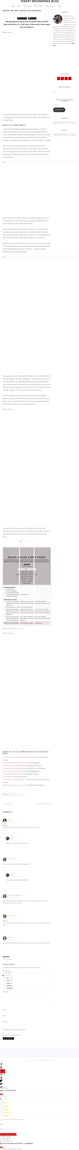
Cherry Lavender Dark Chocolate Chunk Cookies (20, 757)
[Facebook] (58, 78)
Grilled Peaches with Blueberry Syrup (16, 763)
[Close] (1, 1094)
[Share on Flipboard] (1, 1081)
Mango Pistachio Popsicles (12, 768)
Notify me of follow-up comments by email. (14, 1029)
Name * (2, 1124)
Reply (4, 830)
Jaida (12, 837)
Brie (12, 794)
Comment (6, 991)
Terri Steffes (11, 915)
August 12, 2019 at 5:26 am (13, 822)
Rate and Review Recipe (8, 1134)
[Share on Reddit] (1, 1075)
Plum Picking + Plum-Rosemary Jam (15, 779)
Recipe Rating (6, 971)
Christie (10, 937)
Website (5, 1021)
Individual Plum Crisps (10, 765)
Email (4, 1015)
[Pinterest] (69, 78)
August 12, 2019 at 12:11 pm (16, 839)
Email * (2, 1129)
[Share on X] (1, 1068)
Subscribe (59, 109)
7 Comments (21, 13)
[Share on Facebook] (1, 1065)
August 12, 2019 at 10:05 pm (13, 897)
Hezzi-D (10, 819)
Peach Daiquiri (8, 777)
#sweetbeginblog (37, 623)
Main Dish (10, 793)
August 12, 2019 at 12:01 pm (13, 860)
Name (5, 1009)
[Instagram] (66, 78)
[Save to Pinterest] (2, 1071)
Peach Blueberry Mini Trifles (13, 774)
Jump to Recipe (22, 18)
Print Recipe (33, 18)
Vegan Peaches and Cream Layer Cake (16, 785)
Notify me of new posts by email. (11, 1035)
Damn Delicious (19, 628)
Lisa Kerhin (11, 858)
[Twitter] (62, 78)
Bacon (9, 794)
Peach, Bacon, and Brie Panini (13, 771)
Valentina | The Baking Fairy (15, 895)
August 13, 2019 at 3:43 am (13, 917)
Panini (15, 794)
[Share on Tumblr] (1, 1078)
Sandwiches (15, 793)
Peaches (18, 794)
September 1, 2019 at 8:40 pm (14, 939)
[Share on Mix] (1, 1085)
